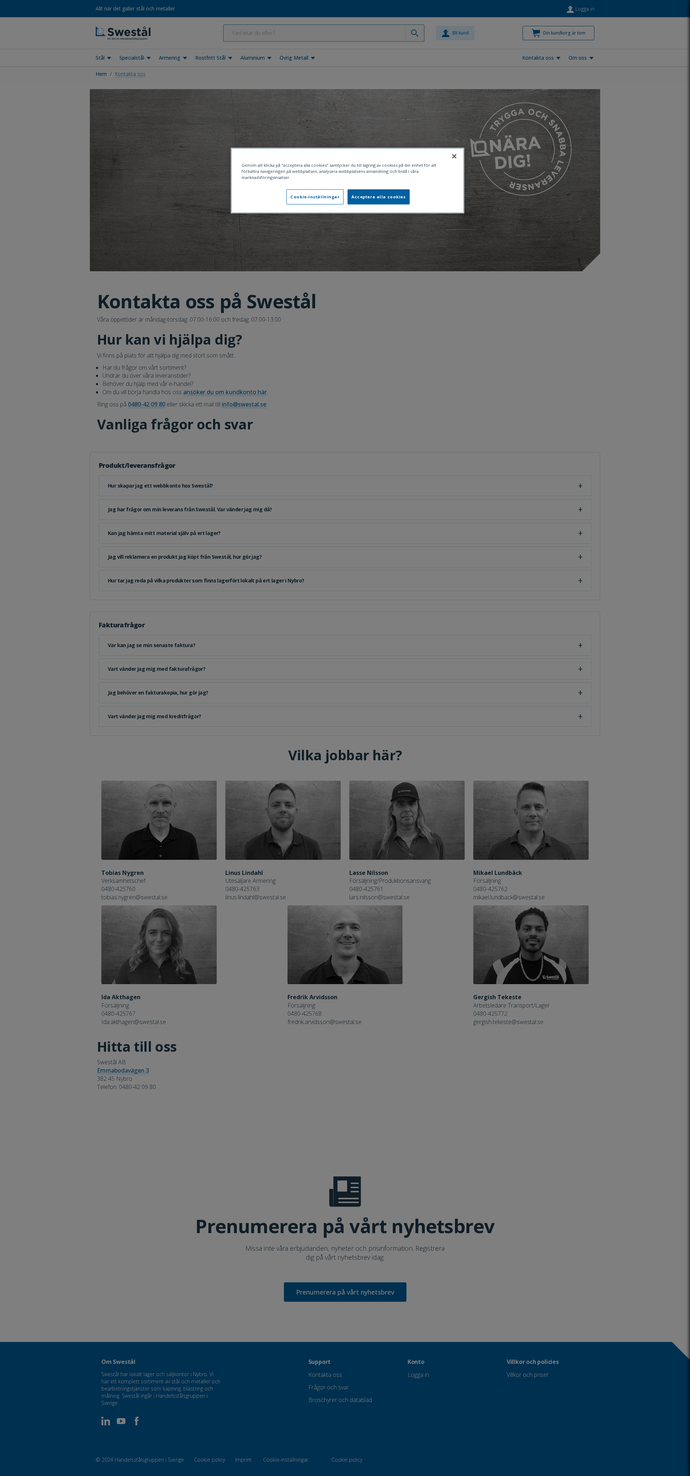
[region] (347, 180)
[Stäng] (454, 156)
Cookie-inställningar (314, 196)
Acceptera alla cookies (378, 196)
